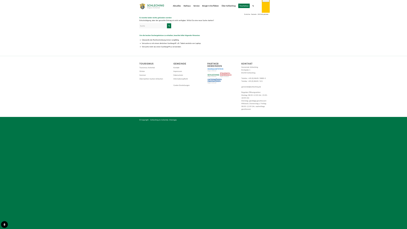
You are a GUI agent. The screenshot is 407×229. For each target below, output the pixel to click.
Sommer (142, 75)
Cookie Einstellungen (181, 85)
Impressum (177, 71)
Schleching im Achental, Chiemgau (163, 120)
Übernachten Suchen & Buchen (151, 79)
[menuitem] (176, 6)
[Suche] (253, 6)
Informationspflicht (180, 79)
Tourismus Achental (147, 67)
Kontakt (176, 67)
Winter (142, 71)
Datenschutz (178, 75)
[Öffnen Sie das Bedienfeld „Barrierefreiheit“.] (4, 224)
